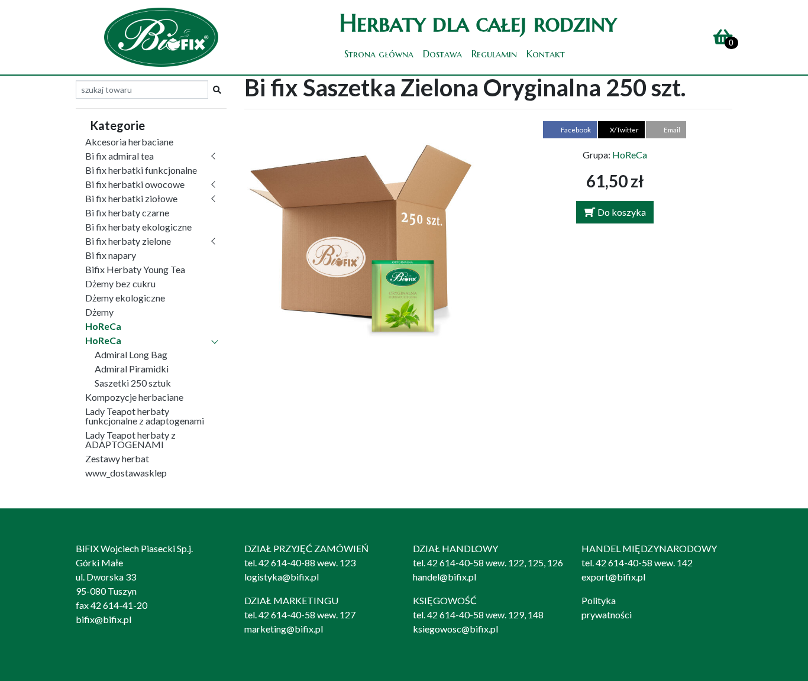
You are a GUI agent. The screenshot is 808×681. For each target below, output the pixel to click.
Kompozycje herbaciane (134, 397)
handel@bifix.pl (444, 576)
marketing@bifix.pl (283, 628)
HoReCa (103, 326)
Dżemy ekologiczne (125, 297)
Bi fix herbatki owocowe (135, 184)
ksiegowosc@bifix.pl (455, 628)
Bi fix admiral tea (119, 155)
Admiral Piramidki (132, 368)
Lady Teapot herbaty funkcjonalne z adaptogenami (144, 416)
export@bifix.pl (613, 576)
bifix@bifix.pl (103, 619)
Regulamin (494, 54)
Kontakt (545, 54)
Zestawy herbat (117, 458)
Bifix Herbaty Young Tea (135, 269)
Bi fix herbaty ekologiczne (138, 226)
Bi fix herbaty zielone (128, 241)
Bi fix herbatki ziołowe (131, 198)
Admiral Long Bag (131, 354)
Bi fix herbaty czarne (127, 212)
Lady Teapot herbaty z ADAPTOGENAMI (130, 439)
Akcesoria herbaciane (129, 141)
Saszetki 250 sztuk (133, 382)
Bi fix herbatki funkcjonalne (141, 170)
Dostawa (442, 54)
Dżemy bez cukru (120, 283)
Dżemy (99, 311)
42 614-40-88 (286, 562)
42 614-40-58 (455, 562)
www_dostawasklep (126, 472)
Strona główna (378, 54)
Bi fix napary (110, 255)
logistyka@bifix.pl (281, 576)
